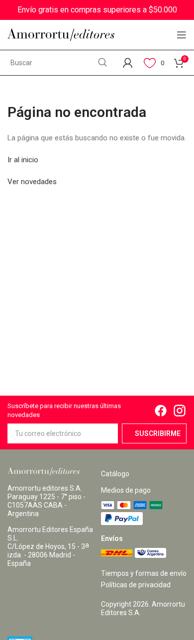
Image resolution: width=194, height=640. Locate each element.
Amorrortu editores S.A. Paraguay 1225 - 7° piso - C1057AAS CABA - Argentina (46, 501)
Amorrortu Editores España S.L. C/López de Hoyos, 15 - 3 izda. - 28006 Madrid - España (50, 546)
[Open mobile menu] (182, 35)
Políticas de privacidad (136, 585)
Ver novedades (32, 181)
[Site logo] (60, 34)
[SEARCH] (102, 62)
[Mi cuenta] (128, 63)
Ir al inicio (22, 159)
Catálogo (115, 474)
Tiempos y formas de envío (144, 573)
